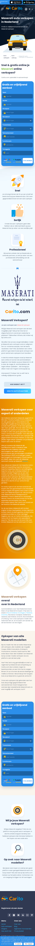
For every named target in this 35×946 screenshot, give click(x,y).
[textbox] (17, 120)
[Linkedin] (23, 915)
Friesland (29, 613)
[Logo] (14, 9)
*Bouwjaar (5, 109)
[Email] (27, 915)
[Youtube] (18, 915)
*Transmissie (6, 125)
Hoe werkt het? (17, 384)
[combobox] (17, 120)
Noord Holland (12, 613)
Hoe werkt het (6, 931)
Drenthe (4, 615)
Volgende (27, 161)
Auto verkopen (6, 926)
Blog (15, 926)
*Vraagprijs (6, 149)
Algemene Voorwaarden (22, 929)
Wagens (4, 929)
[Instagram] (14, 915)
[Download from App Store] (16, 2)
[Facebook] (9, 915)
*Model (4, 100)
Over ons (17, 924)
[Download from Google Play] (29, 2)
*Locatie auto (6, 141)
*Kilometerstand (7, 133)
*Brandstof (6, 117)
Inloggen (26, 9)
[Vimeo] (32, 915)
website (25, 461)
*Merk (4, 92)
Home (3, 924)
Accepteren (18, 944)
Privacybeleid (19, 931)
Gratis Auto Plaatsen (17, 391)
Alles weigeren (28, 944)
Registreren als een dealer (12, 908)
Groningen (21, 613)
